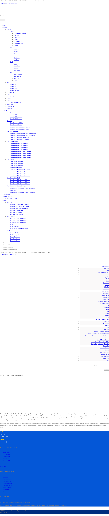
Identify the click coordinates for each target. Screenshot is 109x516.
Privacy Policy (7, 461)
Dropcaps (16, 53)
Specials (107, 325)
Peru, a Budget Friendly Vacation (100, 344)
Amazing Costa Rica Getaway (101, 331)
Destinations (105, 266)
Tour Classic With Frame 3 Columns (20, 171)
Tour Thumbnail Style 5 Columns (19, 149)
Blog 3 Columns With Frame (18, 220)
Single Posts (10, 230)
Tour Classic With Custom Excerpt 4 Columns (22, 192)
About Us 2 (13, 86)
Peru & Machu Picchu (103, 301)
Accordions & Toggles (20, 33)
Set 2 (11, 47)
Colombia (106, 287)
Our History (6, 452)
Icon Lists (16, 60)
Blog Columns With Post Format (19, 228)
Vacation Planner (104, 348)
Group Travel (105, 295)
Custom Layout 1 (15, 235)
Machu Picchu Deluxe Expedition (100, 342)
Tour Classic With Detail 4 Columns (20, 184)
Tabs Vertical (17, 76)
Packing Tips (105, 358)
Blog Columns (11, 216)
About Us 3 (13, 88)
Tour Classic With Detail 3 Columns (20, 182)
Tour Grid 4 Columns (16, 119)
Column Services (18, 43)
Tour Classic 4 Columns (16, 165)
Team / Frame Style (15, 102)
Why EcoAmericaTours (102, 319)
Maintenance (10, 106)
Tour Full (9, 121)
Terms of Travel (104, 354)
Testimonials (17, 78)
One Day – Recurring (12, 198)
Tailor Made (105, 293)
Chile (107, 281)
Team (8, 100)
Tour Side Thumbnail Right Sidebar (19, 137)
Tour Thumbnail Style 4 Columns (19, 147)
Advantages (6, 454)
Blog (4, 200)
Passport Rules (105, 356)
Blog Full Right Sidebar (16, 210)
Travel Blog (3, 466)
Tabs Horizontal (18, 74)
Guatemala (106, 283)
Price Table (17, 66)
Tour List (5, 110)
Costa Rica (13, 190)
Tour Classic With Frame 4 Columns (20, 174)
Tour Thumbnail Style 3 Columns (19, 145)
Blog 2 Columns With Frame (18, 218)
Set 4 (11, 72)
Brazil (107, 279)
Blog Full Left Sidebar (16, 212)
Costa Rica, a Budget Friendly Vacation (98, 333)
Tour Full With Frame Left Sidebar (19, 129)
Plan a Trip (106, 346)
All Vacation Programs (16, 167)
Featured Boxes (18, 56)
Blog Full (9, 202)
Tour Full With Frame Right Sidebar (20, 127)
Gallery (9, 98)
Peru (108, 270)
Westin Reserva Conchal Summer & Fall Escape (96, 335)
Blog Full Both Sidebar (16, 214)
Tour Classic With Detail (13, 178)
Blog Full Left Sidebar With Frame (19, 206)
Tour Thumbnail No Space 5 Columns (20, 157)
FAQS (107, 360)
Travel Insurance (104, 352)
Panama (107, 285)
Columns (16, 45)
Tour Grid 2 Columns (16, 115)
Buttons (16, 39)
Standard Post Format (16, 233)
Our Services (10, 92)
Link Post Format (15, 239)
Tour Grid (9, 112)
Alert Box (16, 35)
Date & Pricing (7, 196)
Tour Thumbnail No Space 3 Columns (20, 153)
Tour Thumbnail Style (13, 141)
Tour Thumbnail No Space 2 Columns (20, 151)
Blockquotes (17, 37)
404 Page (9, 108)
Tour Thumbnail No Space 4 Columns (20, 155)
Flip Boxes (17, 58)
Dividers (16, 51)
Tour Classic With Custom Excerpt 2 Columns (22, 188)
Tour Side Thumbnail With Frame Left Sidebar (22, 135)
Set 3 (11, 62)
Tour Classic (10, 159)
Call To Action (18, 41)
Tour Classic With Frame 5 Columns (20, 176)
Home (5, 25)
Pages (5, 27)
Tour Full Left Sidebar (16, 125)
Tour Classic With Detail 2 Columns (20, 180)
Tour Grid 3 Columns (16, 117)
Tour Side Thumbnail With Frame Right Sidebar (23, 133)
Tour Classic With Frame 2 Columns (20, 169)
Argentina (106, 276)
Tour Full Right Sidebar (16, 123)
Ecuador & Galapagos (103, 272)
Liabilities (6, 458)
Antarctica (106, 289)
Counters (16, 49)
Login (2, 3)
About (8, 82)
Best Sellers (106, 297)
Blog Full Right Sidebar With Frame (20, 204)
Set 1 (11, 31)
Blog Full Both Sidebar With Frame (19, 208)
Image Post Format (15, 237)
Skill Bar (16, 68)
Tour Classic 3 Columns (16, 163)
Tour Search (6, 194)
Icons (15, 64)
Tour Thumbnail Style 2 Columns (19, 143)
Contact (9, 94)
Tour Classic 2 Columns (16, 161)
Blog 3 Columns (14, 226)
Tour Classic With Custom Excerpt (16, 186)
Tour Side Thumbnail (12, 131)
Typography (17, 80)
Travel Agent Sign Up (11, 3)
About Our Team (14, 90)
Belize (107, 274)
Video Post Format (15, 241)
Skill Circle (17, 70)
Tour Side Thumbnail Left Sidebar (19, 139)
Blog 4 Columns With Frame (18, 222)
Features (9, 29)
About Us (12, 84)
